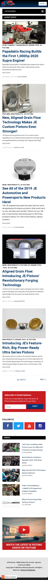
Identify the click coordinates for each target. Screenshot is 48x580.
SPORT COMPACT (9, 45)
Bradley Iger (19, 147)
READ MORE (6, 73)
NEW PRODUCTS (17, 114)
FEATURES (6, 114)
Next (42, 379)
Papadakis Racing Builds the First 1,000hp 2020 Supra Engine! (21, 55)
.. (10, 219)
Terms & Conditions (27, 570)
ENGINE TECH (34, 45)
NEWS (4, 185)
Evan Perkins (22, 77)
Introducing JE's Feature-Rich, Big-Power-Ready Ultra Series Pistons (22, 347)
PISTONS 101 (25, 265)
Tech (5, 268)
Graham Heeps (19, 301)
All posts (21, 380)
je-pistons (28, 114)
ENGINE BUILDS (22, 45)
